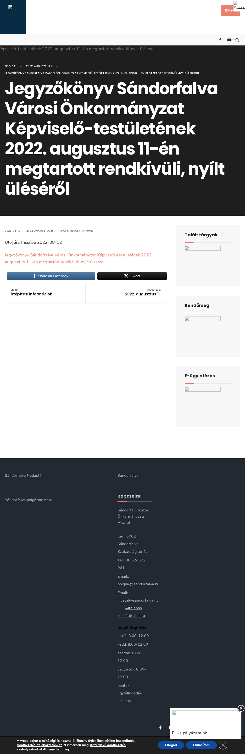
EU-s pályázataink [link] (189, 733)
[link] (239, 5)
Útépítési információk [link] (31, 292)
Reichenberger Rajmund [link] (77, 231)
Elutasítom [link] (201, 745)
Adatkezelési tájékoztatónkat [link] (39, 745)
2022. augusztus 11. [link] (39, 66)
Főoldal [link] (11, 66)
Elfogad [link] (171, 745)
